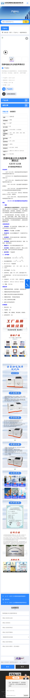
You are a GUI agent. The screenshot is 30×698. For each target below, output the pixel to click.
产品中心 (4, 28)
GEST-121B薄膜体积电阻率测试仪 (18, 602)
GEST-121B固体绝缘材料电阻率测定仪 (19, 596)
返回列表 (7, 599)
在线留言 (13, 111)
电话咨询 (27, 286)
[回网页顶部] (27, 281)
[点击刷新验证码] (19, 658)
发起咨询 (26, 695)
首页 (10, 32)
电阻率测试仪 (23, 32)
